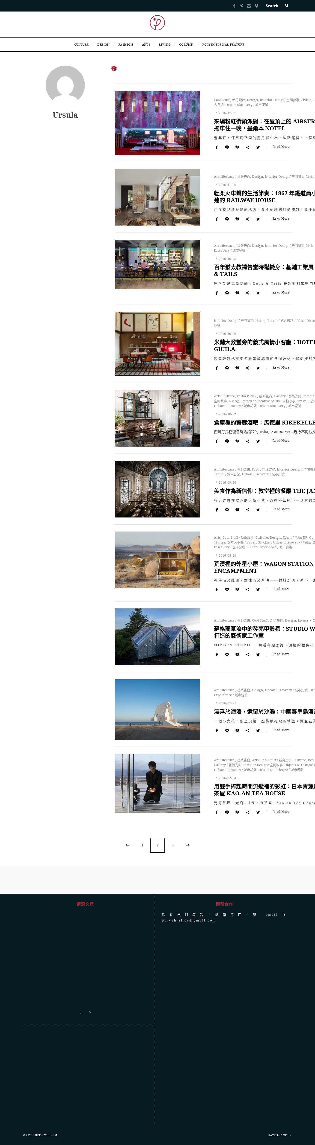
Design (252, 100)
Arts (217, 396)
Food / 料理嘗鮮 (263, 469)
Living (306, 100)
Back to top (277, 1100)
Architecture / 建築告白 (232, 176)
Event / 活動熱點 (295, 537)
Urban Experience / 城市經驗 (269, 547)
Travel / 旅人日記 (280, 320)
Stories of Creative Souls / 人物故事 (268, 401)
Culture (229, 396)
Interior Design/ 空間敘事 (279, 100)
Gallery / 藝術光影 (287, 396)
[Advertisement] (85, 1040)
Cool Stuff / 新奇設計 (229, 100)
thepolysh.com (45, 1100)
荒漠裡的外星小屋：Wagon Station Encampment (264, 567)
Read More (281, 147)
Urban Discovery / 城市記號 (247, 104)
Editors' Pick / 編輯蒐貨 (254, 396)
